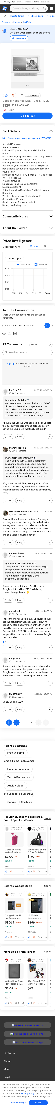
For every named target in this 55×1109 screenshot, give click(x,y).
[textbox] (23, 325)
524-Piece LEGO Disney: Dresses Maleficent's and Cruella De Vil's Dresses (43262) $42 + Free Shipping (37, 982)
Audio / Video (15, 785)
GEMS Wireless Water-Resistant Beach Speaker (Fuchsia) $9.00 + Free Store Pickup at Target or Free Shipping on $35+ (13, 850)
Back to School (17, 16)
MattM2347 (15, 694)
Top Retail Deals (35, 16)
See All (47, 818)
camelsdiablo (16, 553)
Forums (16, 22)
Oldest (34, 345)
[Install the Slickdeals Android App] (27, 1034)
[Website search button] (44, 8)
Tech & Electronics (18, 777)
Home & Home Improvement (19, 760)
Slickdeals (6, 22)
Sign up (11, 363)
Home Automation (18, 769)
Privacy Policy (27, 1093)
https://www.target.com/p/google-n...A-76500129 (26, 138)
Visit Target (28, 115)
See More (27, 802)
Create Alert (20, 38)
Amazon (31, 866)
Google (11, 802)
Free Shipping (15, 752)
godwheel (14, 611)
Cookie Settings (18, 1102)
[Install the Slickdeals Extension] (27, 1025)
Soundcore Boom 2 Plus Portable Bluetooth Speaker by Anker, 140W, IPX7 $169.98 (37, 850)
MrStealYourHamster (20, 511)
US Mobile (32, 932)
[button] (13, 95)
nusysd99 (14, 658)
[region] (27, 1095)
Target (7, 866)
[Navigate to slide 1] (26, 85)
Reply (19, 436)
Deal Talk (27, 22)
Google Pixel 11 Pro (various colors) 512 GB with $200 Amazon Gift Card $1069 (14, 916)
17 (10, 95)
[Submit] (6, 352)
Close (38, 1102)
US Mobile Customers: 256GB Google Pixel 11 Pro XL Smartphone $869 (35, 916)
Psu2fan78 (15, 390)
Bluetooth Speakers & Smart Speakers (19, 793)
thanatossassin (17, 448)
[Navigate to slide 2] (29, 85)
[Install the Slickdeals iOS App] (27, 1042)
